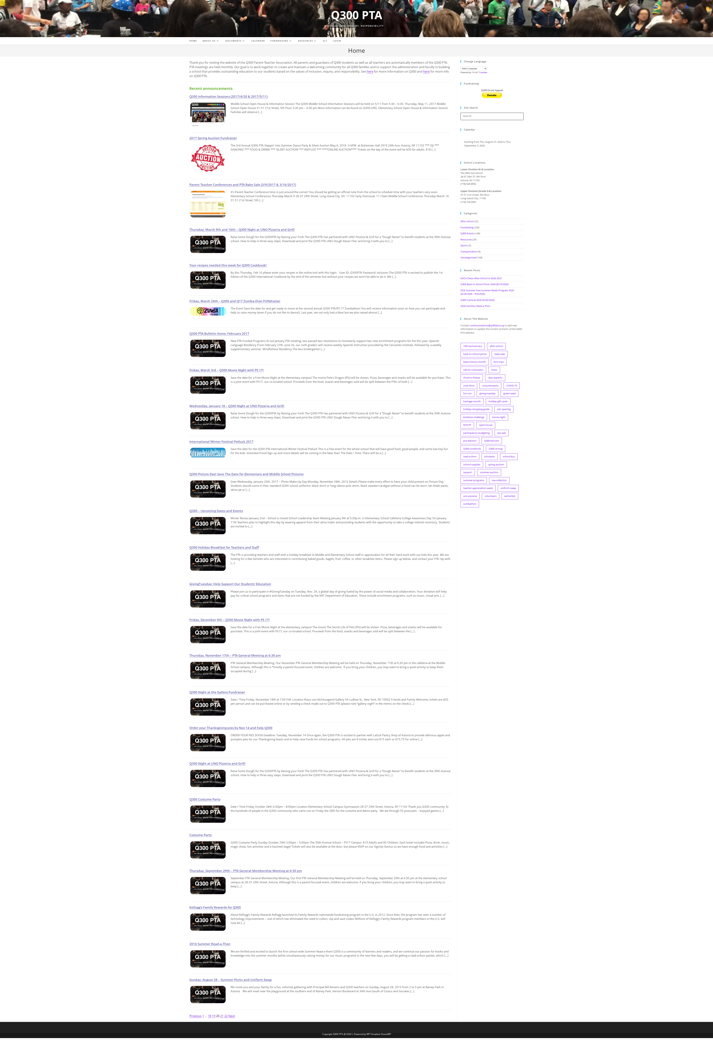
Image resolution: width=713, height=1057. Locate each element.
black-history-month (474, 361)
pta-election (469, 440)
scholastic (489, 456)
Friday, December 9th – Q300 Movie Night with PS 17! (229, 619)
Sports (464, 245)
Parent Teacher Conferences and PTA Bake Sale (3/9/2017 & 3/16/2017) (242, 184)
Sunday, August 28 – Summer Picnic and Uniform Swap (230, 979)
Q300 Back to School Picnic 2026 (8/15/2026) (484, 284)
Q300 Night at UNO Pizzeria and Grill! (217, 763)
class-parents (495, 377)
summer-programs (473, 480)
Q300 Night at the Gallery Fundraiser (217, 692)
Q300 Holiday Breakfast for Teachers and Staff (224, 547)
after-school (496, 346)
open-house (485, 425)
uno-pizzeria (470, 496)
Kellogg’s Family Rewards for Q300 (215, 907)
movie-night (498, 417)
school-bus (509, 456)
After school (467, 221)
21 (222, 1016)
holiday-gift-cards (498, 401)
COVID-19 (511, 385)
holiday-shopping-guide (476, 409)
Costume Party (200, 835)
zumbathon (469, 503)
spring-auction (496, 464)
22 (226, 1016)
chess (494, 369)
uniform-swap (508, 488)
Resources (466, 239)
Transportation (468, 251)
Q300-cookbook (472, 448)
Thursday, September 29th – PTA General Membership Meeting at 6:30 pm (245, 870)
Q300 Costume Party (204, 799)
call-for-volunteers (473, 369)
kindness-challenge (473, 417)
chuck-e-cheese (471, 377)
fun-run (467, 393)
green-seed (509, 393)
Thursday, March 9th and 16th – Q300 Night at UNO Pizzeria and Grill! (242, 229)
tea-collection (499, 480)
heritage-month (472, 401)
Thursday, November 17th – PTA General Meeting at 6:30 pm (235, 655)
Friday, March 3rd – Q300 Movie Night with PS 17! (226, 370)
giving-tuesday (487, 393)
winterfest (509, 496)
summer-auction (489, 472)
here (370, 71)
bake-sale (499, 354)
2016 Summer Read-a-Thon (209, 944)
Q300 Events (467, 233)
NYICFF (467, 425)
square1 (467, 472)
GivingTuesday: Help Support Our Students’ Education (230, 584)
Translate (483, 72)
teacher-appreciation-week (478, 488)
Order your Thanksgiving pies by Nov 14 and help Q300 (230, 727)
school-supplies (471, 464)
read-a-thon (469, 456)
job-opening (504, 409)
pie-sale (501, 433)
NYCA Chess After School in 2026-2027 (481, 278)
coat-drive (468, 385)
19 (213, 1016)
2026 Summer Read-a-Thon (475, 306)
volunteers (491, 496)
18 (209, 1016)
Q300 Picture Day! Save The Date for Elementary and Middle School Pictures (246, 474)
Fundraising (466, 227)
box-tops (499, 361)
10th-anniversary (472, 346)
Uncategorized (468, 257)
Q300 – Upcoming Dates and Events (216, 510)
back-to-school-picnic (475, 354)
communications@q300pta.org (487, 325)
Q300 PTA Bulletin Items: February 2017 (219, 333)
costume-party (490, 385)
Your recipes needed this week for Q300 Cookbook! (228, 265)
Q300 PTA (356, 14)
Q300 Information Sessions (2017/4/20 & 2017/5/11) (228, 96)
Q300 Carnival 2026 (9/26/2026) (477, 300)
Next (231, 1016)
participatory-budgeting (476, 433)
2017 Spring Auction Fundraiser (213, 138)
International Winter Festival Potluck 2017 (221, 441)
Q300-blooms (491, 440)
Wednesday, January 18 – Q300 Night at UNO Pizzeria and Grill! (236, 406)
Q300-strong (495, 448)
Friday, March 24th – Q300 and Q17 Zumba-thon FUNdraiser (234, 301)
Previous (195, 1016)
